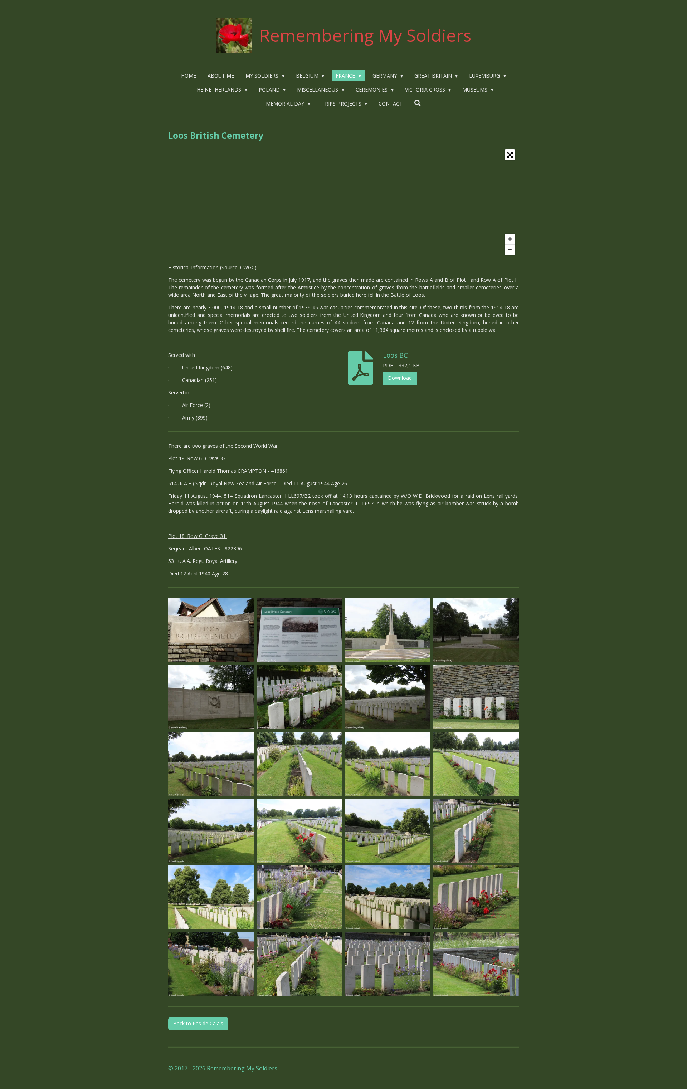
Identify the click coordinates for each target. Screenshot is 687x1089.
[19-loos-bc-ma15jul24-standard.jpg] (388, 630)
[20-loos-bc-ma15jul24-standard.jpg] (299, 897)
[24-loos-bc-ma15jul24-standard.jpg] (299, 964)
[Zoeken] (417, 103)
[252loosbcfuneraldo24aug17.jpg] (476, 630)
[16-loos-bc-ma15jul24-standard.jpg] (388, 830)
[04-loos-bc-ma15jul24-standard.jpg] (388, 763)
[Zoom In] (510, 239)
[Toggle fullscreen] (510, 154)
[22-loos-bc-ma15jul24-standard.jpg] (476, 897)
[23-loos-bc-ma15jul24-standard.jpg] (211, 964)
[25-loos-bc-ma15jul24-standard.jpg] (388, 964)
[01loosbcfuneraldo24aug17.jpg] (211, 630)
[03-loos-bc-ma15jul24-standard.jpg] (299, 763)
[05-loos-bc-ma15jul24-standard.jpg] (476, 763)
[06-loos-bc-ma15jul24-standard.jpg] (211, 830)
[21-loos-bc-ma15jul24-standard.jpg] (388, 897)
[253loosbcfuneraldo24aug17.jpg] (211, 697)
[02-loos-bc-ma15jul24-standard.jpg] (211, 763)
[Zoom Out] (510, 249)
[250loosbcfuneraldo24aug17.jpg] (388, 697)
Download (400, 377)
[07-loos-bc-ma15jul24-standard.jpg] (299, 830)
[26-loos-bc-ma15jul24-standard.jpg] (476, 964)
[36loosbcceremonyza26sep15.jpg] (299, 697)
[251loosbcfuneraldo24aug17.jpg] (299, 630)
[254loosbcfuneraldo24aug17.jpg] (476, 697)
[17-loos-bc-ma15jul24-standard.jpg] (476, 830)
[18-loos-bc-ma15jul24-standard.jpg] (211, 897)
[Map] (343, 202)
